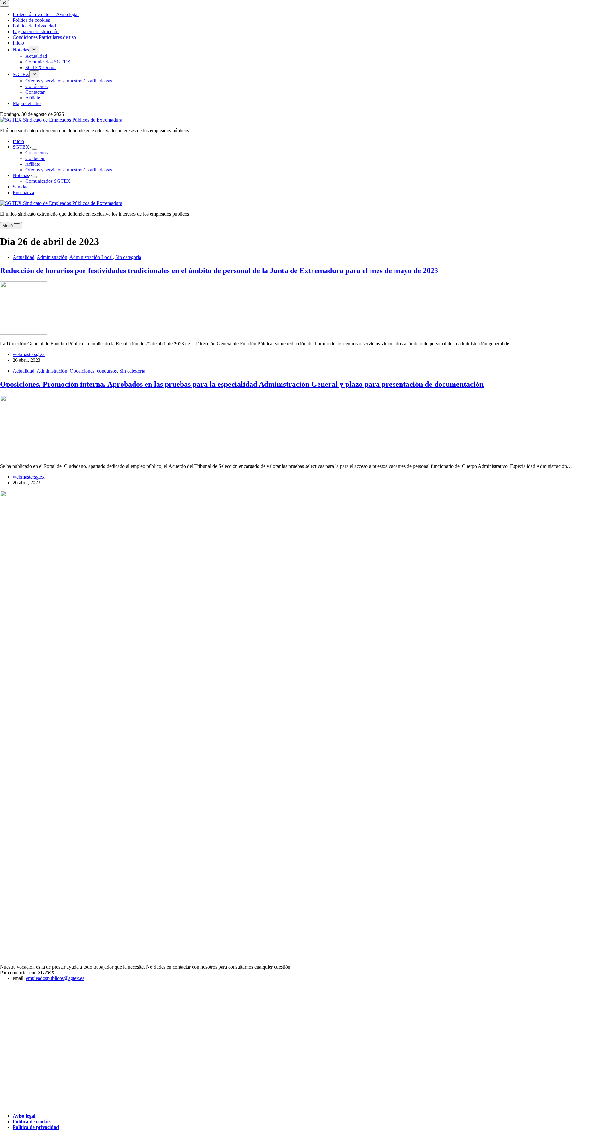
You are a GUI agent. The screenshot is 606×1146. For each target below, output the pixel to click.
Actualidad (23, 257)
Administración (52, 257)
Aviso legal (24, 1116)
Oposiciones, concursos (93, 370)
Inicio (18, 141)
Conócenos (36, 152)
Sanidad (21, 186)
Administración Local (91, 257)
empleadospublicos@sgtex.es (55, 978)
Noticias (21, 175)
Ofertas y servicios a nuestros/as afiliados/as (68, 169)
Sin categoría (128, 257)
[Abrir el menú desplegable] (34, 149)
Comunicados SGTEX (48, 181)
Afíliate (32, 164)
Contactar (35, 158)
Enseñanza (23, 192)
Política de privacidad (36, 1127)
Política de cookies (32, 1121)
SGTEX (21, 147)
